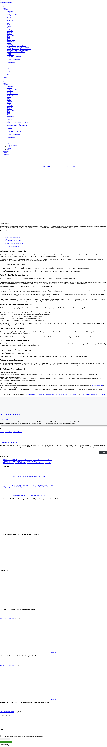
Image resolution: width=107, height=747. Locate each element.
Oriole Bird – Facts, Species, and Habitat (17, 125)
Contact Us (6, 154)
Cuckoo (9, 103)
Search (2, 449)
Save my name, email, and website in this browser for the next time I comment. (22, 736)
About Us (6, 151)
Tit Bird (9, 146)
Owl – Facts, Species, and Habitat (16, 127)
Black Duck (10, 95)
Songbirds (9, 142)
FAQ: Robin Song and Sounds (12, 246)
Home (5, 82)
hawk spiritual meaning (31, 394)
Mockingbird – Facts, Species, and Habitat (18, 122)
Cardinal (9, 100)
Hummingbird (10, 116)
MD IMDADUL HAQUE (42, 166)
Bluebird (9, 98)
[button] (1, 4)
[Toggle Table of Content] (1, 234)
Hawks (8, 112)
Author (5, 152)
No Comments (71, 166)
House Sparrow (11, 115)
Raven (8, 133)
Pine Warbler (10, 130)
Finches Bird (10, 106)
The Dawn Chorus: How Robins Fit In (14, 243)
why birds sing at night (97, 385)
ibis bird (9, 118)
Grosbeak (9, 109)
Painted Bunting (11, 128)
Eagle (8, 104)
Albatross (9, 88)
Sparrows (9, 143)
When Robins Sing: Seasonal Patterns (13, 240)
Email (2, 731)
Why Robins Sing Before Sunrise (12, 239)
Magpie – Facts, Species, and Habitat (16, 121)
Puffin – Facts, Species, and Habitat (16, 131)
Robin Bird (19, 136)
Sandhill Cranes (11, 137)
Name (2, 729)
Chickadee (9, 101)
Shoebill (9, 139)
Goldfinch (9, 107)
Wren (8, 149)
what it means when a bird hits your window (93, 394)
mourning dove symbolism (57, 394)
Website (2, 733)
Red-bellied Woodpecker (13, 134)
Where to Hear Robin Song (11, 245)
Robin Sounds (18, 432)
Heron (8, 113)
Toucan (9, 148)
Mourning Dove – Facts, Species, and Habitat (19, 124)
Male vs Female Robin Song (11, 242)
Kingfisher (9, 119)
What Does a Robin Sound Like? (12, 237)
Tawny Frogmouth (12, 145)
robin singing (11, 432)
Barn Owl (9, 92)
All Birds (5, 85)
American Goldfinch (12, 89)
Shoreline (9, 140)
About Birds (10, 86)
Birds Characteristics (12, 94)
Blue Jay (9, 97)
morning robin (4, 432)
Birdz (4, 83)
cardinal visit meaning (44, 394)
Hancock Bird (10, 110)
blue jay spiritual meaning (72, 394)
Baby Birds (10, 91)
